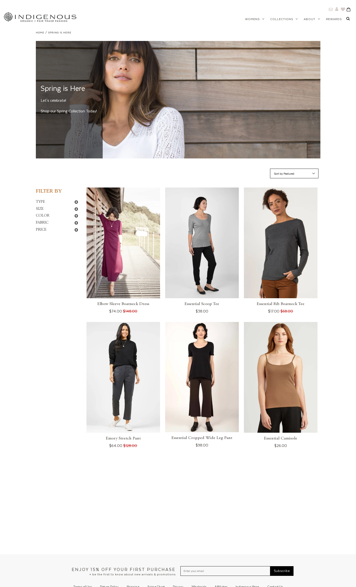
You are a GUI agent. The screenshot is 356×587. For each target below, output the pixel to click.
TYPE (40, 202)
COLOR (42, 216)
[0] (349, 9)
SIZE (40, 209)
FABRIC (42, 223)
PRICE (41, 230)
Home (40, 32)
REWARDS (334, 19)
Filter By (49, 191)
